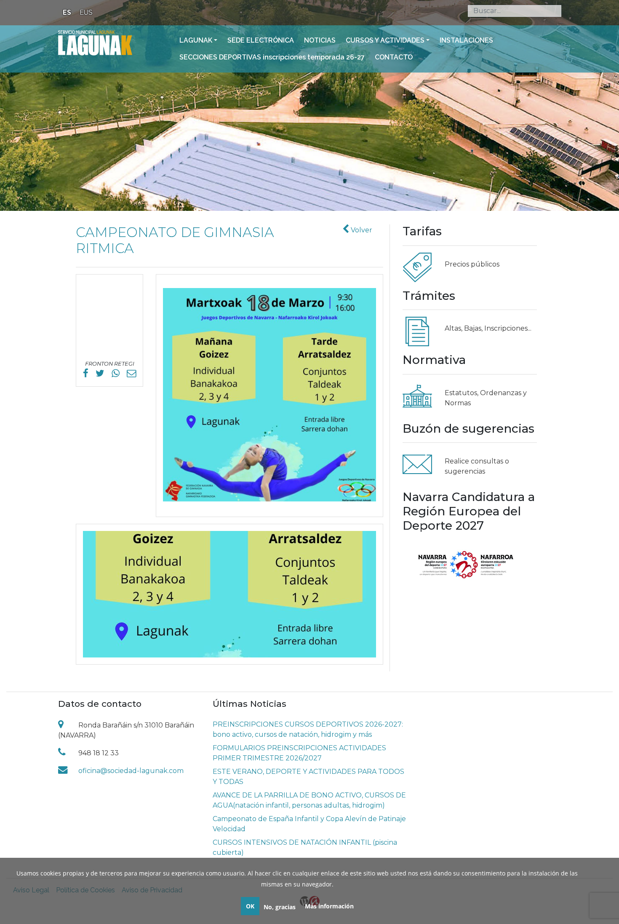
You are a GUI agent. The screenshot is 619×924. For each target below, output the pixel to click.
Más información (329, 906)
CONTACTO (394, 57)
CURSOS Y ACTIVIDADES (385, 40)
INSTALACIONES (466, 40)
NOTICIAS (320, 40)
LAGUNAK (195, 40)
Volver (360, 230)
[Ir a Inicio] (95, 42)
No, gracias (280, 907)
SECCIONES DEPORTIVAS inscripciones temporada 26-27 (272, 57)
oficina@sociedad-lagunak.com (131, 771)
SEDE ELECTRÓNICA (260, 40)
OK (250, 906)
